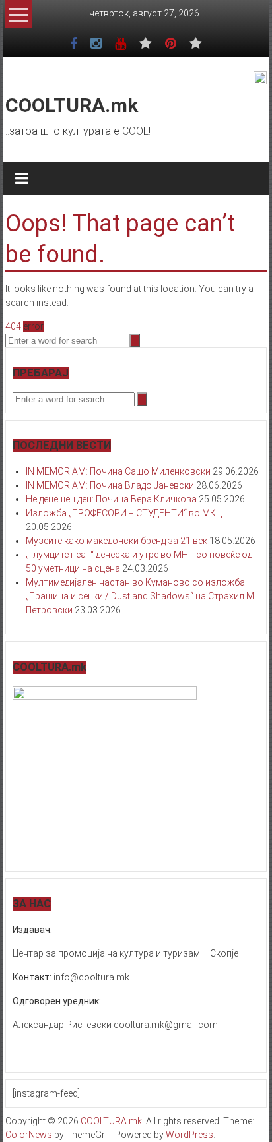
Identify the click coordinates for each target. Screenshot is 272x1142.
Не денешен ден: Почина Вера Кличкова (111, 499)
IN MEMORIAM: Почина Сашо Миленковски (118, 471)
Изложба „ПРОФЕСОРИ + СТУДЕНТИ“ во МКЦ (124, 513)
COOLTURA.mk (71, 105)
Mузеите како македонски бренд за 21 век (116, 540)
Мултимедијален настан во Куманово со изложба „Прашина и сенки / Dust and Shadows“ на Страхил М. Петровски (141, 596)
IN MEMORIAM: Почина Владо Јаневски (110, 485)
